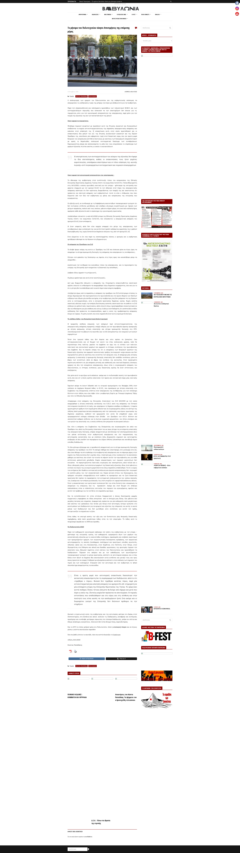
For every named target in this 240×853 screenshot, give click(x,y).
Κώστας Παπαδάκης (81, 96)
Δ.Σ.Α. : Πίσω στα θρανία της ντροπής (100, 822)
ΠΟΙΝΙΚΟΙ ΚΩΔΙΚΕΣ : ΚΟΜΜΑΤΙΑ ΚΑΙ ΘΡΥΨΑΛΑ (77, 696)
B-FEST (134, 14)
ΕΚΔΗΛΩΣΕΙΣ (95, 14)
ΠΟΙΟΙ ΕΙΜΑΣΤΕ (145, 14)
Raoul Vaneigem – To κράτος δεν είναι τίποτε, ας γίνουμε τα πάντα (100, 1)
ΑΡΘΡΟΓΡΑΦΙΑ (82, 14)
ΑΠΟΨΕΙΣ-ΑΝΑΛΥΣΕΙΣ (131, 91)
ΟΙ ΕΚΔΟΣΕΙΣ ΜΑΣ (121, 14)
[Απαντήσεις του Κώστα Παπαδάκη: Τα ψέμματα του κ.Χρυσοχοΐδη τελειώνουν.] (126, 685)
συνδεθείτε (88, 837)
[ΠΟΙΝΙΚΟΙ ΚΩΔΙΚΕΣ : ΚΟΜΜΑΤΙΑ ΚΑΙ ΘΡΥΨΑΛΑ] (78, 685)
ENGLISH (157, 14)
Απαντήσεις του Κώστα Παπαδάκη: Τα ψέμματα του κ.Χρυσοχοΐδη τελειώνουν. (126, 697)
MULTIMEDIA (107, 14)
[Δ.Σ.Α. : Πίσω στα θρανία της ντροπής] (102, 748)
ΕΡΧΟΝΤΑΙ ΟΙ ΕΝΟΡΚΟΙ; (162, 609)
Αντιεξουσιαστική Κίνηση (119, 18)
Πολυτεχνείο (92, 96)
